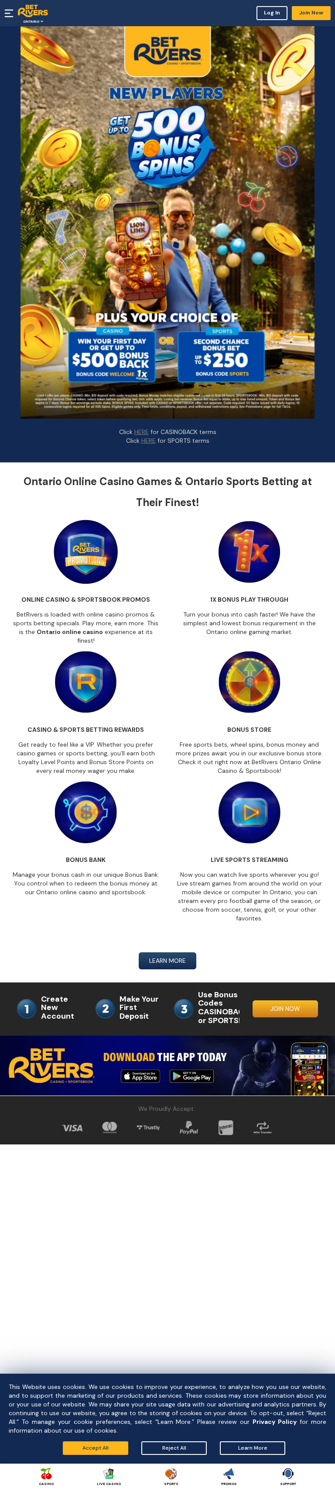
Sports (171, 1484)
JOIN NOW (285, 1009)
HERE (141, 432)
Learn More (252, 1447)
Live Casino (109, 1484)
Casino (46, 1484)
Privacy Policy (275, 1422)
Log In (272, 12)
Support (288, 1484)
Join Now (311, 12)
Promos (229, 1484)
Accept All (95, 1447)
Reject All (174, 1447)
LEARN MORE (167, 961)
